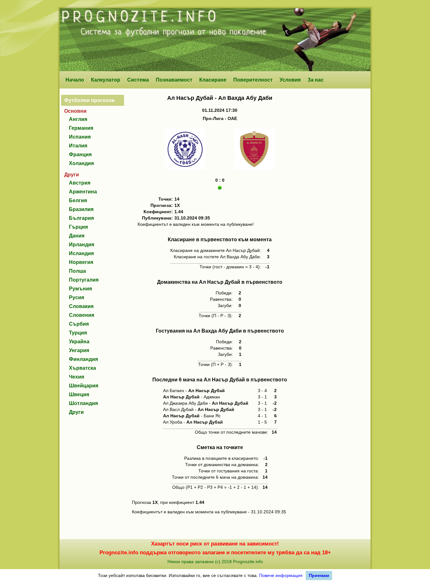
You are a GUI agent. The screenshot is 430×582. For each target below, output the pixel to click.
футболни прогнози (159, 32)
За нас (316, 80)
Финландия (83, 359)
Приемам (319, 575)
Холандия (81, 163)
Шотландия (83, 403)
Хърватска (82, 368)
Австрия (79, 182)
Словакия (81, 306)
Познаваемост (174, 80)
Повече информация (281, 575)
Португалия (84, 279)
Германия (81, 128)
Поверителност (253, 80)
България (81, 218)
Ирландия (81, 244)
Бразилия (81, 209)
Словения (81, 315)
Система (138, 80)
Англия (78, 119)
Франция (80, 154)
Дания (76, 235)
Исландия (81, 253)
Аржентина (83, 191)
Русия (76, 297)
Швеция (79, 394)
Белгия (78, 200)
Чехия (76, 376)
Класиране (212, 80)
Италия (78, 145)
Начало (74, 80)
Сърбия (79, 324)
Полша (77, 271)
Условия (290, 80)
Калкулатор (105, 80)
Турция (78, 332)
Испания (80, 137)
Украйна (79, 341)
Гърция (78, 227)
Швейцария (83, 385)
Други (76, 412)
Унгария (79, 350)
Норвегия (81, 262)
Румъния (80, 288)
